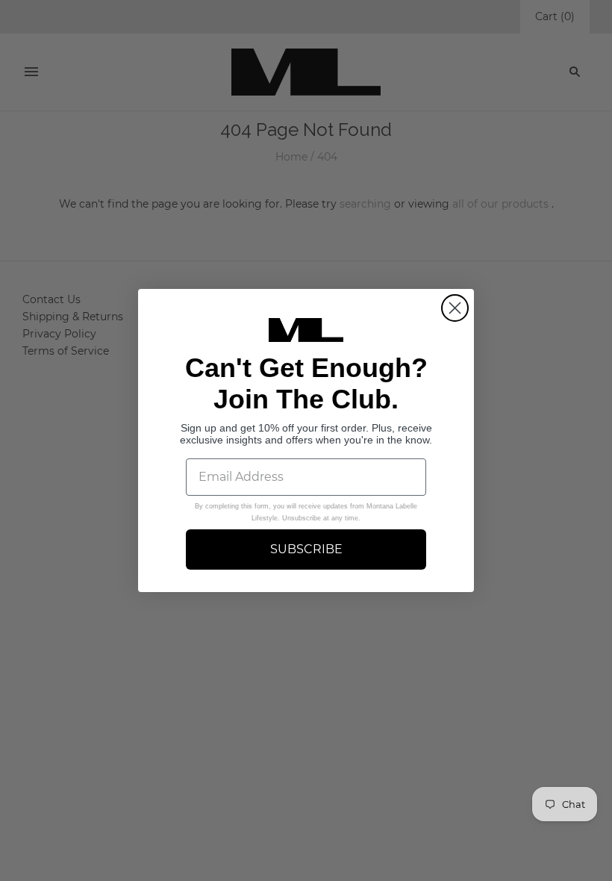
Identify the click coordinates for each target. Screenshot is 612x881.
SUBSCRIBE (306, 549)
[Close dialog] (455, 308)
